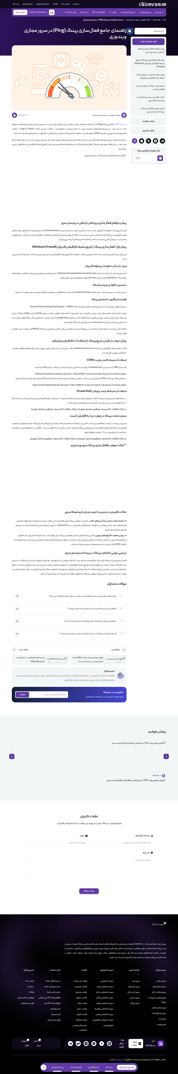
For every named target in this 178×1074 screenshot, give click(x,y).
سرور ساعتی (135, 997)
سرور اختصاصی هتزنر (104, 1014)
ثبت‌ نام (16, 4)
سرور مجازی (161, 981)
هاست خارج (82, 1008)
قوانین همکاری (27, 1003)
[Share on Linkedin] (155, 141)
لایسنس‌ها (55, 1014)
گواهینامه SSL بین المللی (49, 997)
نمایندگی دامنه (53, 992)
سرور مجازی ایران (159, 986)
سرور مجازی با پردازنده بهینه (157, 1000)
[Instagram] (86, 1044)
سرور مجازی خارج (159, 992)
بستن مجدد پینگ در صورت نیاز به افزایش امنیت (150, 87)
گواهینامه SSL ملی (52, 1003)
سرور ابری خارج (134, 992)
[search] (129, 31)
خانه (164, 19)
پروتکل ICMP (120, 124)
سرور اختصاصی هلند (104, 1003)
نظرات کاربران (148, 130)
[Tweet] (148, 141)
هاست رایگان (81, 1020)
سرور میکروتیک (159, 1013)
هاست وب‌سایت (80, 981)
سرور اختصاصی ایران (105, 986)
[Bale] (78, 1044)
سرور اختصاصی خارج (104, 992)
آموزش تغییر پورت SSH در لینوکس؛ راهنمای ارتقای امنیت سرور (136, 780)
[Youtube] (102, 1044)
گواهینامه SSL (98, 12)
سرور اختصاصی (107, 981)
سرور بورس (161, 1024)
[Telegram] (70, 1044)
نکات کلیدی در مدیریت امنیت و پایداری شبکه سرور (151, 99)
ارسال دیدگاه (89, 890)
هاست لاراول (81, 1014)
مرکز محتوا (156, 19)
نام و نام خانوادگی (142, 835)
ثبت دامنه (84, 12)
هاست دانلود (81, 997)
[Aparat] (109, 1044)
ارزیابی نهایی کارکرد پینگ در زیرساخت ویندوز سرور (152, 110)
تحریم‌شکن (55, 1008)
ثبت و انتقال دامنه (52, 981)
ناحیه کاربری (27, 4)
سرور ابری (159, 12)
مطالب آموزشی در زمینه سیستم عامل (26, 744)
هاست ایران (82, 1003)
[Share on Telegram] (162, 141)
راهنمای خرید (76, 1067)
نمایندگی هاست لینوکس (79, 1028)
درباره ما (76, 4)
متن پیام (146, 852)
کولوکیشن (108, 1025)
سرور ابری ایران (134, 986)
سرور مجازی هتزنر (159, 1007)
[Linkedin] (94, 1044)
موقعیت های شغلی (25, 997)
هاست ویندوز (81, 992)
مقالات (55, 4)
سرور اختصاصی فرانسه (104, 1008)
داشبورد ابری (20, 12)
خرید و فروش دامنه (52, 986)
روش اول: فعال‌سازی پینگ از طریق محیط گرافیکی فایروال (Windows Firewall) (149, 63)
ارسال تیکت (134, 1043)
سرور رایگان (135, 1003)
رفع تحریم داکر (53, 1020)
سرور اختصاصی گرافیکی (102, 1020)
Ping (104, 432)
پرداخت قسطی (57, 1067)
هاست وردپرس (80, 986)
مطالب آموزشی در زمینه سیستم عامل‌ (138, 19)
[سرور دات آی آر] (152, 4)
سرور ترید (162, 1018)
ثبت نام (109, 1067)
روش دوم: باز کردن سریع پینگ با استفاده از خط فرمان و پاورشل (150, 76)
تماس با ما (65, 4)
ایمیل (82, 835)
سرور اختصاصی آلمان (104, 997)
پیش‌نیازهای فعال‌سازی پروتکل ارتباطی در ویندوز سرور (151, 50)
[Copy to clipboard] (141, 141)
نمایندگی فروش (42, 4)
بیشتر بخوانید (148, 121)
